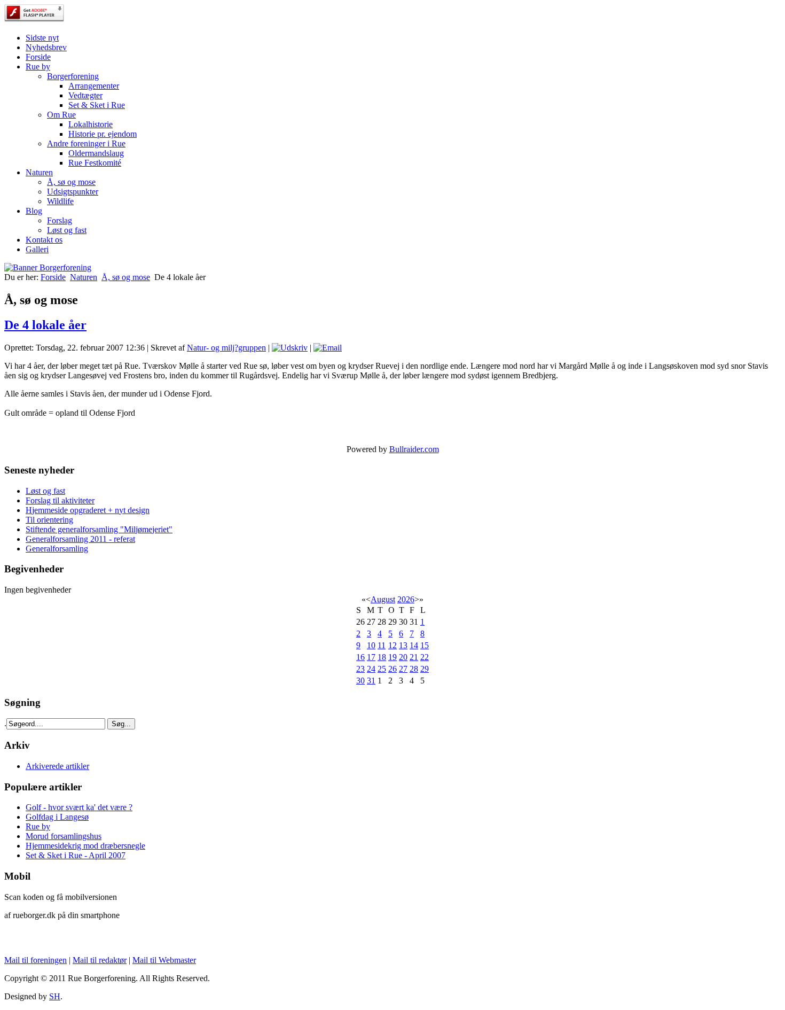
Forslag (59, 220)
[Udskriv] (290, 347)
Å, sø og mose (71, 182)
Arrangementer (93, 85)
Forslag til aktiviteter (60, 500)
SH (54, 996)
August (383, 599)
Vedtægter (85, 95)
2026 (405, 599)
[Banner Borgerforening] (47, 267)
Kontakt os (44, 239)
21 (414, 657)
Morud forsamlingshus (63, 836)
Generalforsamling (57, 548)
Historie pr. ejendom (102, 133)
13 (403, 645)
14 (414, 645)
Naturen (39, 172)
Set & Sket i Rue (96, 105)
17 (371, 657)
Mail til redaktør (100, 960)
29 (424, 668)
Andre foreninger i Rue (86, 143)
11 (382, 645)
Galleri (37, 249)
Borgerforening (73, 76)
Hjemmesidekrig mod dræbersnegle (85, 845)
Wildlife (60, 201)
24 (371, 668)
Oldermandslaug (96, 153)
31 (371, 680)
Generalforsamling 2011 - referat (80, 538)
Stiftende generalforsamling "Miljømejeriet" (99, 529)
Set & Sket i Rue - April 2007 (75, 855)
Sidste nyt (42, 37)
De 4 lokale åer (45, 325)
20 (403, 657)
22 (424, 657)
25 (382, 668)
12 (392, 645)
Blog (34, 210)
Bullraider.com (414, 449)
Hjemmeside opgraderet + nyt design (88, 510)
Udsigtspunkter (72, 191)
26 (392, 668)
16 (360, 657)
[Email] (327, 347)
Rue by (38, 66)
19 (392, 657)
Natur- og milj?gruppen (226, 347)
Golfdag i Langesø (57, 816)
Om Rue (61, 114)
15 (424, 645)
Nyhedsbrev (46, 47)
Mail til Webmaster (164, 960)
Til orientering (49, 519)
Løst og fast (67, 230)
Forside (38, 56)
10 (371, 645)
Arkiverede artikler (57, 766)
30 (360, 680)
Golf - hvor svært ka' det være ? (79, 807)
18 (382, 657)
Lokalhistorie (90, 124)
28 (414, 668)
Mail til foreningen (35, 960)
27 (403, 668)
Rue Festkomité (94, 162)
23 (360, 668)
